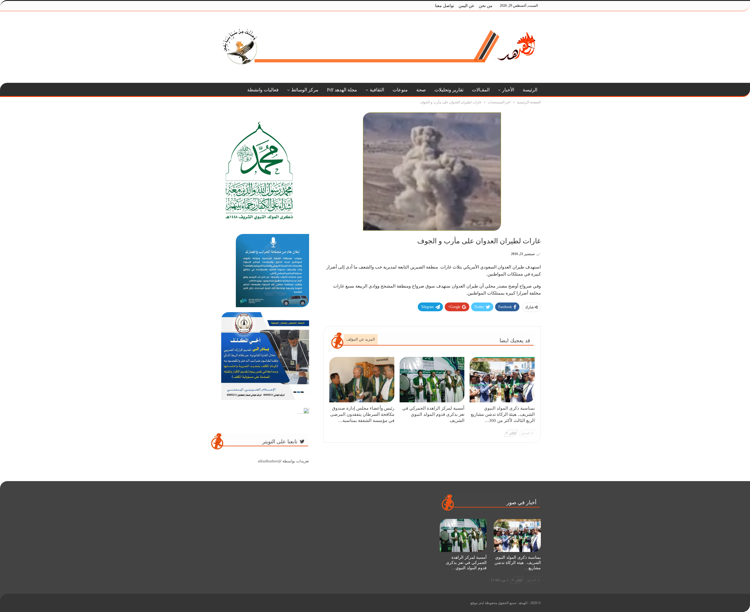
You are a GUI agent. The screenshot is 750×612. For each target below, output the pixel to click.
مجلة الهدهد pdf (342, 89)
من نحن (485, 6)
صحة (421, 89)
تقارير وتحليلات (448, 89)
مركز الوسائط (304, 89)
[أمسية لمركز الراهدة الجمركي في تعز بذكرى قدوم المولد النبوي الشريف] (432, 379)
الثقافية (377, 89)
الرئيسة (530, 89)
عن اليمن (466, 6)
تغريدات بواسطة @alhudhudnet (283, 461)
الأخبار (508, 89)
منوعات (400, 89)
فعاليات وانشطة (263, 89)
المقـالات (481, 89)
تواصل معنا (444, 6)
